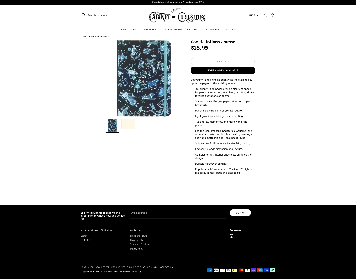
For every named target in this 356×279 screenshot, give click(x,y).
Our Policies (135, 230)
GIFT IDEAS (192, 29)
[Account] (265, 14)
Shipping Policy (137, 240)
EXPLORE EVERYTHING (172, 29)
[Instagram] (231, 236)
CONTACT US (229, 29)
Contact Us (86, 240)
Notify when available (222, 70)
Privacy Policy (136, 248)
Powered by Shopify (132, 271)
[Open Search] (83, 15)
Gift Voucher (212, 29)
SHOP (134, 29)
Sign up (240, 212)
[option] (144, 79)
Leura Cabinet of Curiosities (109, 271)
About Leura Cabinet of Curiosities (96, 230)
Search (84, 235)
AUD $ (252, 15)
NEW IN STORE (151, 29)
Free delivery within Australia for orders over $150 (178, 2)
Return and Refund (138, 235)
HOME (124, 29)
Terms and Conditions (140, 244)
